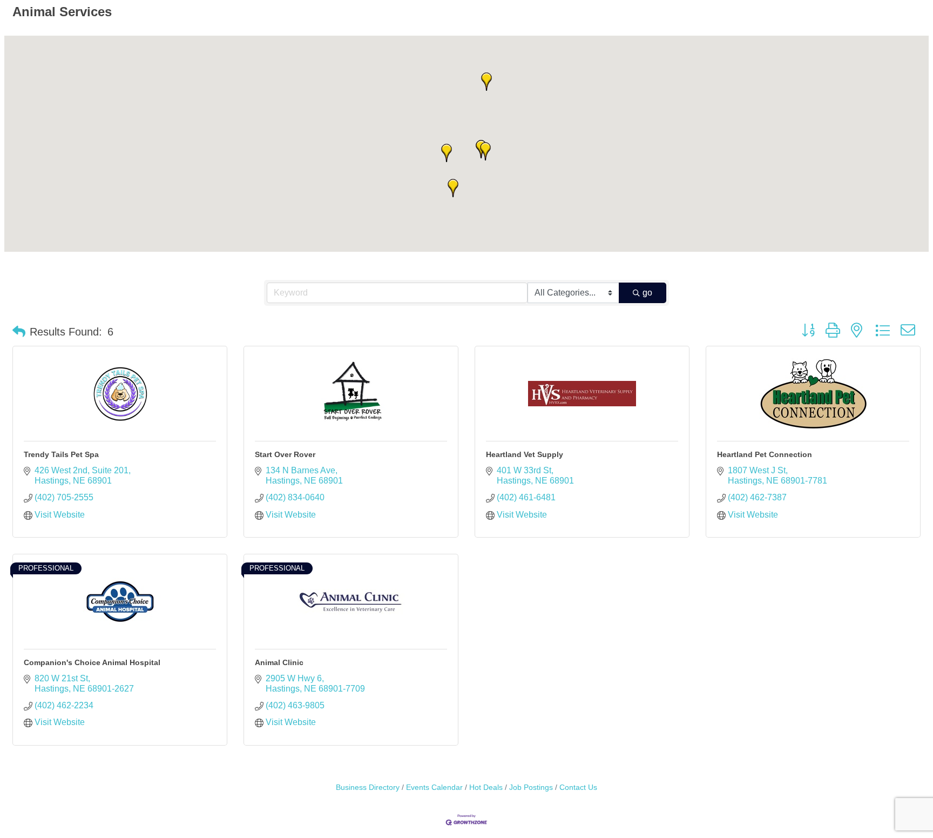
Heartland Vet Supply (524, 454)
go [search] (647, 292)
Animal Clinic (279, 662)
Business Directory (368, 787)
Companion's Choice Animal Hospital (92, 662)
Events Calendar (434, 787)
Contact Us (578, 787)
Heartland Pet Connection (764, 454)
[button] (446, 153)
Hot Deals (486, 787)
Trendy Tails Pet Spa (61, 454)
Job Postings (531, 787)
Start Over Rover (285, 454)
